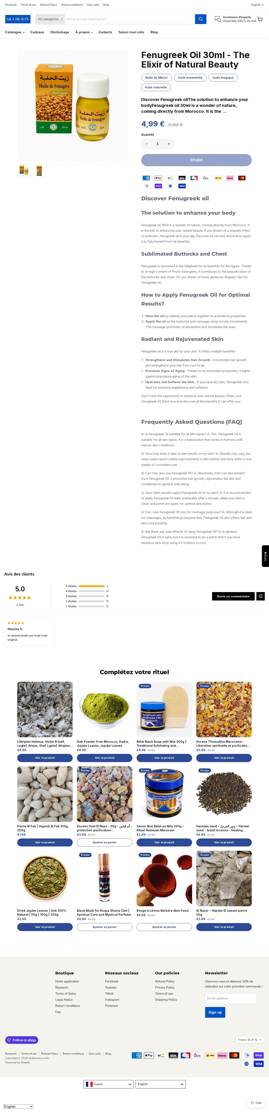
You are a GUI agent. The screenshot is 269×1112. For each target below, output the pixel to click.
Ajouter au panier (105, 842)
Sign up (215, 1012)
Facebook (112, 981)
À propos (83, 32)
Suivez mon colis (131, 32)
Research (11, 5)
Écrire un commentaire (233, 596)
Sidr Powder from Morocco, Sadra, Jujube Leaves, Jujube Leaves (103, 743)
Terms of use (28, 5)
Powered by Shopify (17, 1062)
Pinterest (111, 1006)
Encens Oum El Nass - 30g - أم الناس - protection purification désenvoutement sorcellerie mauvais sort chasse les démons (104, 828)
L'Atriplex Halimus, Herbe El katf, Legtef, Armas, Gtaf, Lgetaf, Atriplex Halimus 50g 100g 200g (43, 744)
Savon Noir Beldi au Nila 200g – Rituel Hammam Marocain (160, 828)
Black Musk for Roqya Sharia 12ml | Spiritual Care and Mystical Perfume (104, 912)
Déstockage (59, 32)
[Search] (200, 19)
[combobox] (108, 1084)
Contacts (105, 32)
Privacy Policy (165, 987)
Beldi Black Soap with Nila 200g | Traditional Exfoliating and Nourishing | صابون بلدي (161, 744)
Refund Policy (48, 5)
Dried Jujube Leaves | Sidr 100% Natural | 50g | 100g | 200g (41, 912)
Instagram (112, 1000)
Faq (58, 1012)
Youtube (110, 987)
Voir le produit (45, 757)
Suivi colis (93, 5)
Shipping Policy (166, 1000)
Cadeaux (37, 32)
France (247, 1040)
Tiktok (109, 993)
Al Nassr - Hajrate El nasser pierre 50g (221, 912)
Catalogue (13, 32)
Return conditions (72, 5)
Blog (106, 5)
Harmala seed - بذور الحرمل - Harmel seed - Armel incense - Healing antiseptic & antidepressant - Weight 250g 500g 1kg (223, 828)
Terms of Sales (65, 993)
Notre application (67, 981)
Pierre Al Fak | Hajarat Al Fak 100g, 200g (43, 828)
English (255, 5)
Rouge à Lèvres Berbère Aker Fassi (163, 910)
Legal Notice (64, 1000)
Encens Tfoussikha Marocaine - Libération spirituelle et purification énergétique (222, 744)
